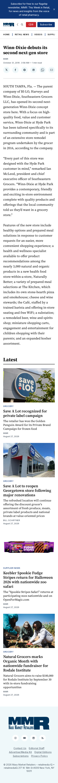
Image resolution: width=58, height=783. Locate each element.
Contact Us (20, 748)
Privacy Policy (39, 756)
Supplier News (11, 568)
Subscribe (46, 24)
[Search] (22, 24)
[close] (54, 9)
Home (6, 34)
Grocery (8, 406)
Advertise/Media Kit (20, 752)
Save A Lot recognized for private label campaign (25, 413)
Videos (38, 34)
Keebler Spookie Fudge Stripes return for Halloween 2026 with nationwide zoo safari (28, 579)
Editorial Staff (36, 748)
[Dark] (18, 24)
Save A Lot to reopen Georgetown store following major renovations (27, 490)
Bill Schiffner (11, 520)
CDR (31, 24)
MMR (5, 59)
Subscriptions (21, 756)
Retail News (22, 34)
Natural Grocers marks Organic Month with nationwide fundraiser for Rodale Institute (25, 663)
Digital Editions (43, 752)
